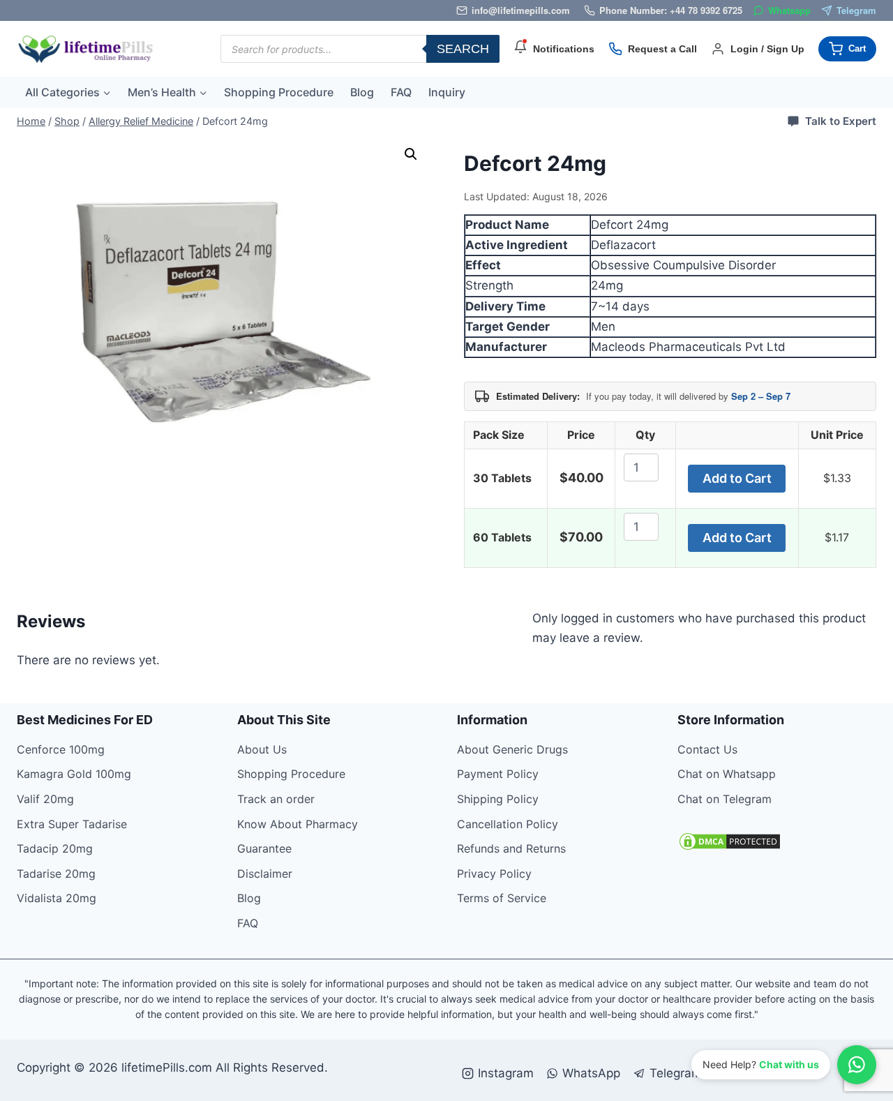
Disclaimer (264, 874)
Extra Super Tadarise (72, 824)
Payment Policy (498, 774)
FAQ (401, 92)
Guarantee (264, 848)
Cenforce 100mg (61, 749)
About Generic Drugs (512, 749)
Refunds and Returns (511, 848)
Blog (362, 92)
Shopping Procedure (278, 92)
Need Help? (761, 1064)
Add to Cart (737, 478)
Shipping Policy (498, 799)
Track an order (276, 799)
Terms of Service (501, 898)
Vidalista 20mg (56, 898)
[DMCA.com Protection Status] (777, 841)
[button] (410, 154)
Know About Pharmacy (297, 824)
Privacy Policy (494, 874)
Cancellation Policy (507, 824)
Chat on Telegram (724, 799)
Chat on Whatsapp (726, 774)
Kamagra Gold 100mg (74, 774)
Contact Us (707, 749)
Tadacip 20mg (55, 848)
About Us (262, 749)
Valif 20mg (45, 799)
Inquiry (446, 92)
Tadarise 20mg (56, 874)
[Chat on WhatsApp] (856, 1064)
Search (463, 49)
